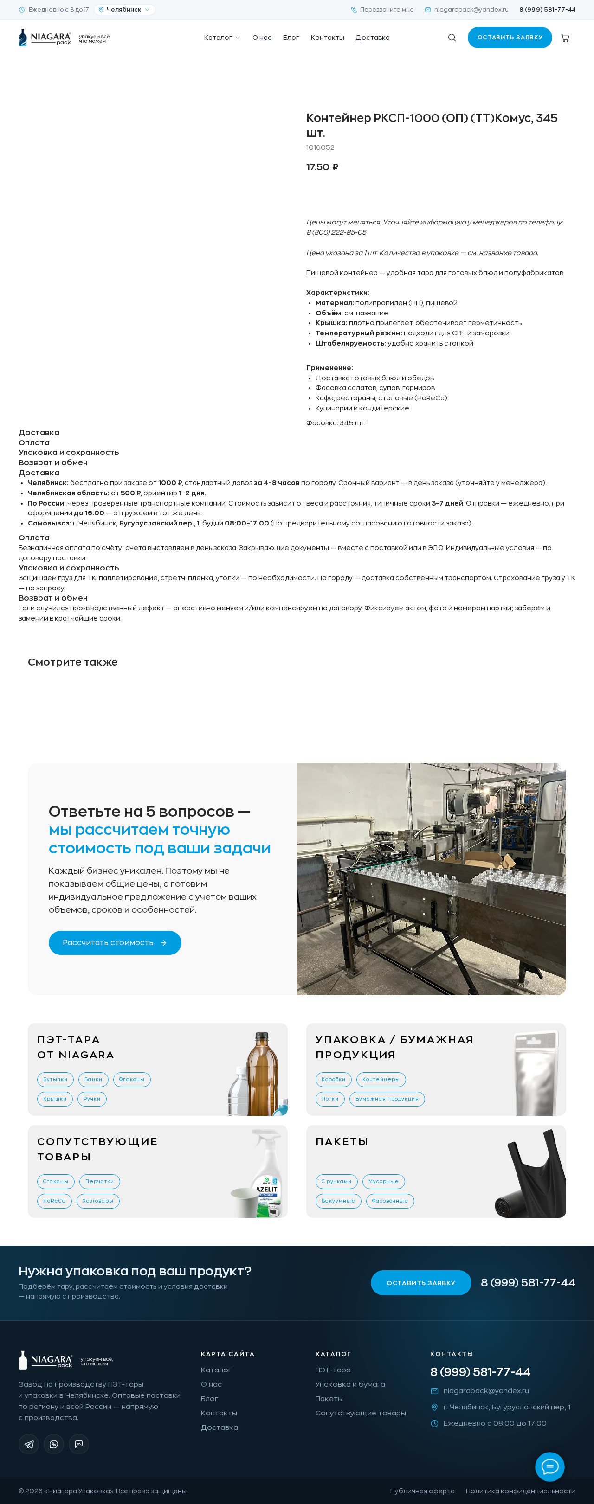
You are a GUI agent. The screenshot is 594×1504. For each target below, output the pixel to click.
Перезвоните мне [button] (387, 10)
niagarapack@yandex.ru (471, 10)
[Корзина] (565, 37)
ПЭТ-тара (333, 1370)
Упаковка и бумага (350, 1384)
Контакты (327, 37)
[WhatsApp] (54, 1444)
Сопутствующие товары (361, 1413)
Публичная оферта (422, 1491)
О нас (262, 37)
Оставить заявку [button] (510, 37)
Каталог (218, 37)
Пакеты (329, 1398)
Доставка (372, 37)
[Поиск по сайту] (452, 37)
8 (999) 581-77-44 (547, 10)
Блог (291, 37)
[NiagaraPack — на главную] (65, 37)
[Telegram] (29, 1444)
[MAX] (79, 1444)
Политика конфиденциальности (520, 1491)
